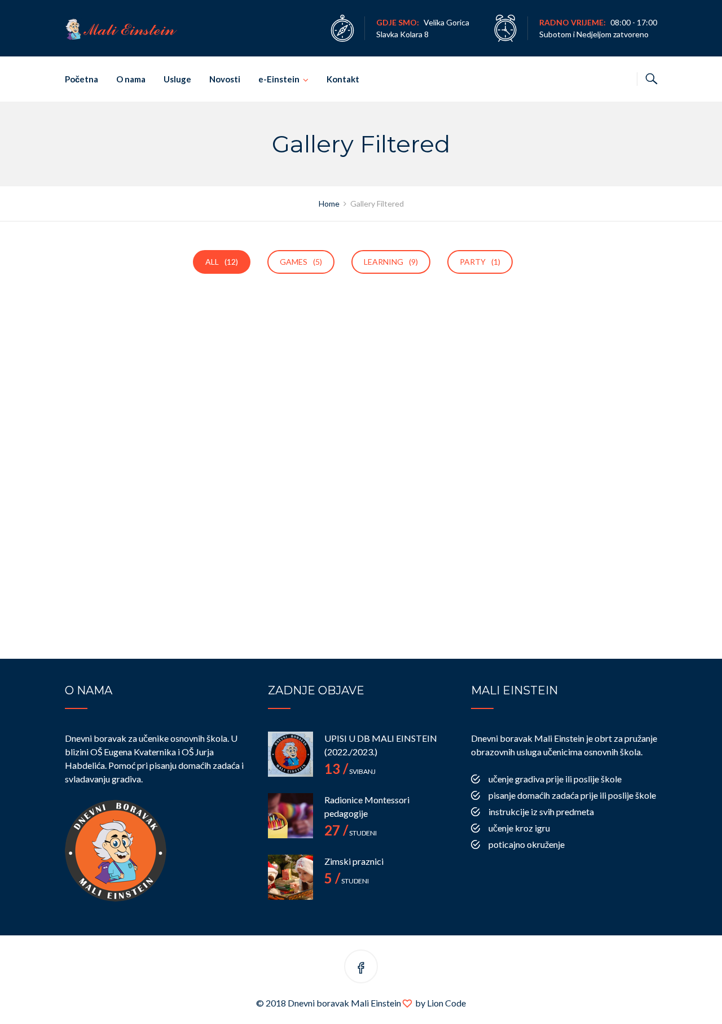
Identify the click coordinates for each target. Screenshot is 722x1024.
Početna (81, 79)
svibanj (350, 771)
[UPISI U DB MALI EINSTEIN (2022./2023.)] (290, 754)
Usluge (177, 79)
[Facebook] (361, 968)
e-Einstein (279, 79)
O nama (131, 79)
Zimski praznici (354, 861)
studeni (350, 833)
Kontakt (343, 79)
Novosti (224, 79)
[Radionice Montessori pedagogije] (290, 815)
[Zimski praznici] (290, 877)
